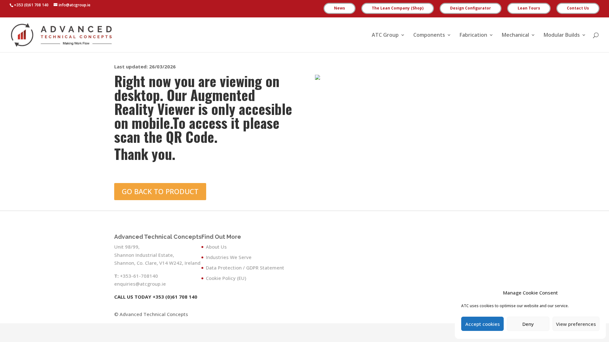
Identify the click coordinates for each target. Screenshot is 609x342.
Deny (528, 324)
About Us (216, 247)
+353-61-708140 (139, 276)
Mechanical (515, 35)
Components (429, 35)
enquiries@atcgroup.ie (140, 284)
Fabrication (473, 35)
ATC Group (385, 35)
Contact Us (578, 8)
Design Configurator (470, 8)
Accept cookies (482, 324)
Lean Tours (529, 8)
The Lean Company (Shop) (397, 8)
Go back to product (160, 191)
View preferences (576, 324)
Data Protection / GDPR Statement (245, 267)
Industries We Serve (229, 257)
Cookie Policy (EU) (226, 278)
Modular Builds (562, 35)
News (339, 8)
